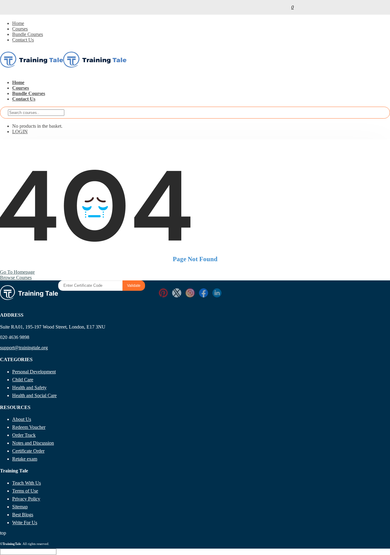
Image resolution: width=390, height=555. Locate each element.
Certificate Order (28, 451)
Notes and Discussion (33, 443)
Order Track (24, 435)
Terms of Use (25, 490)
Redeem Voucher (28, 427)
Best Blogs (22, 514)
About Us (21, 419)
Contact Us (23, 39)
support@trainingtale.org (24, 347)
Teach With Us (26, 483)
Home (18, 23)
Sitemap (20, 506)
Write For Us (24, 522)
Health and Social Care (34, 395)
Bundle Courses (27, 34)
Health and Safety (29, 387)
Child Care (22, 379)
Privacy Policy (26, 498)
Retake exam (24, 458)
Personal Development (34, 371)
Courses (20, 28)
